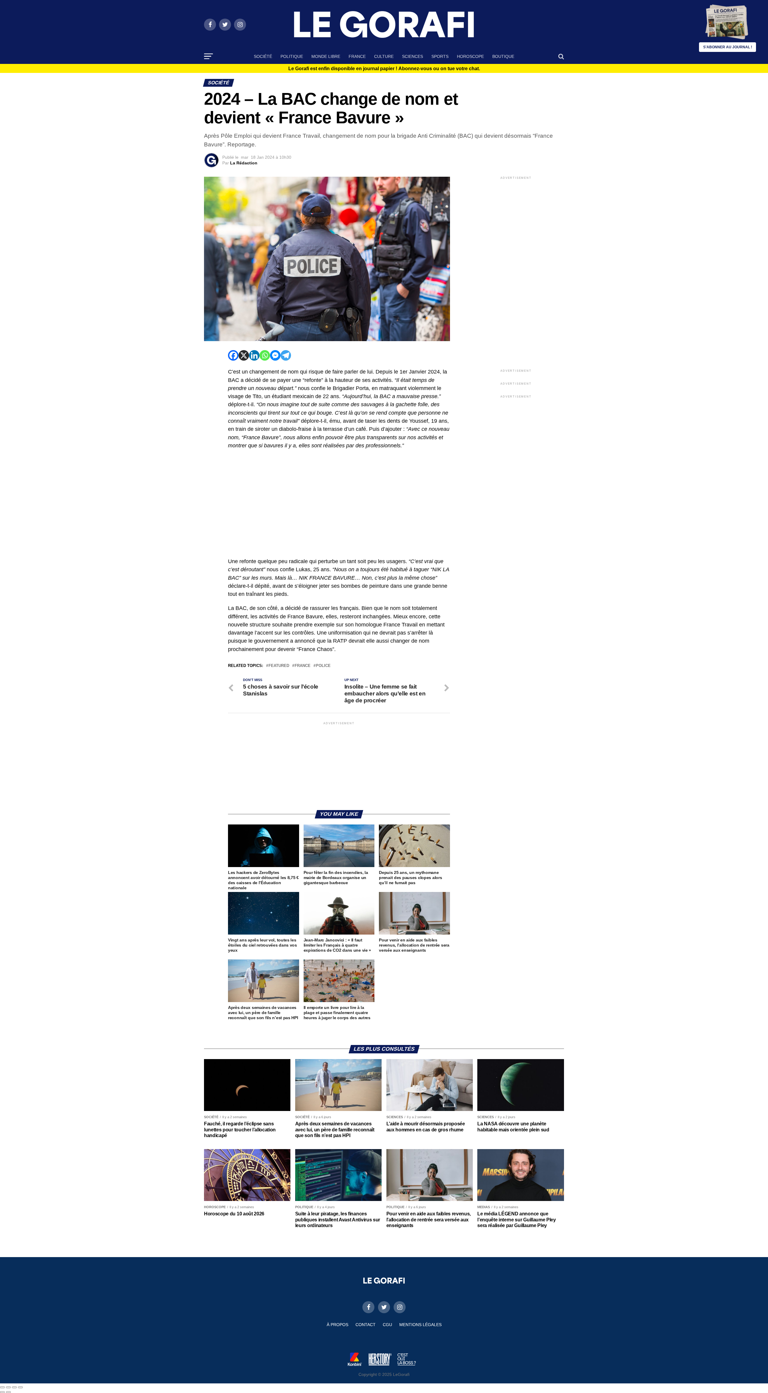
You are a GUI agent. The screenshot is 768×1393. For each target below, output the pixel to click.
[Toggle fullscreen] (14, 1387)
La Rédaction (243, 163)
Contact (366, 1324)
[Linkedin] (254, 355)
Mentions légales (420, 1324)
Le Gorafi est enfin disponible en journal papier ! (384, 68)
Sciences (412, 56)
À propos (337, 1324)
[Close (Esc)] (2, 1387)
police (323, 666)
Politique (291, 56)
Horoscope (470, 56)
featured (278, 666)
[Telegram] (285, 355)
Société (263, 56)
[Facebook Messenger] (275, 355)
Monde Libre (325, 56)
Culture (384, 56)
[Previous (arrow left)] (2, 1392)
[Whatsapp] (265, 355)
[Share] (8, 1387)
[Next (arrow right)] (8, 1392)
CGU (387, 1324)
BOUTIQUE (503, 56)
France (357, 56)
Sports (439, 56)
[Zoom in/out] (20, 1387)
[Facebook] (233, 355)
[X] (243, 355)
